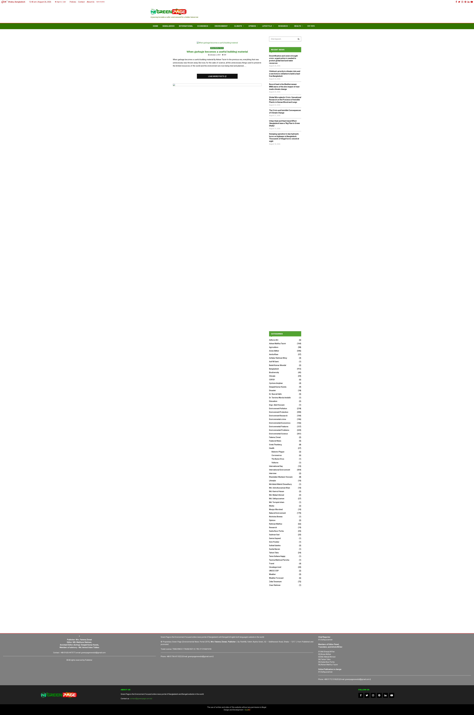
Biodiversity (274, 372)
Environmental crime (277, 419)
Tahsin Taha (274, 553)
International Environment (279, 470)
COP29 (272, 380)
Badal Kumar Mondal (277, 365)
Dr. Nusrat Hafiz (275, 394)
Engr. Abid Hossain (277, 405)
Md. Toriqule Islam (276, 502)
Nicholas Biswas (276, 517)
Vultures (275, 463)
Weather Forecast (276, 578)
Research (283, 26)
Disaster (272, 390)
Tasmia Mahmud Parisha (279, 560)
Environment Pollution (278, 409)
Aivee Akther (274, 351)
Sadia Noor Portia (276, 531)
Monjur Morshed (276, 509)
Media (271, 506)
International (186, 26)
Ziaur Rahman (274, 585)
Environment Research (278, 416)
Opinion (252, 26)
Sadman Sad (274, 535)
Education (273, 401)
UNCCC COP (274, 571)
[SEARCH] (298, 39)
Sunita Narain (274, 549)
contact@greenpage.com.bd (141, 699)
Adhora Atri (273, 340)
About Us (90, 2)
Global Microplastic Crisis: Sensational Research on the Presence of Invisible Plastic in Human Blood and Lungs (285, 99)
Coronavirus (277, 455)
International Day (276, 466)
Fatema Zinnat (275, 437)
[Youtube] (391, 695)
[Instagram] (373, 695)
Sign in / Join (61, 2)
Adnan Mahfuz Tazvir (217, 48)
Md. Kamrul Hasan (276, 491)
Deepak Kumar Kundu (277, 387)
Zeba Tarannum (275, 582)
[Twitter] (367, 695)
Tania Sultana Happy (277, 556)
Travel (271, 564)
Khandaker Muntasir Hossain (281, 477)
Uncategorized (275, 567)
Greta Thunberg (275, 445)
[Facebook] (360, 695)
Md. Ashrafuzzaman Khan (279, 488)
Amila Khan (273, 354)
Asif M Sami (274, 362)
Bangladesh (168, 26)
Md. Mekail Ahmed (276, 495)
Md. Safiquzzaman (276, 499)
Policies (73, 2)
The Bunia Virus (278, 459)
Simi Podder (274, 542)
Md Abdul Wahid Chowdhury (280, 484)
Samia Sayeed (275, 538)
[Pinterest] (379, 695)
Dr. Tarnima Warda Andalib (280, 398)
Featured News (275, 441)
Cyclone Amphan (276, 383)
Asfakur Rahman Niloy (278, 358)
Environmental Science (278, 434)
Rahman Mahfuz (275, 524)
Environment (221, 26)
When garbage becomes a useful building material (217, 51)
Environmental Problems (279, 430)
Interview (272, 473)
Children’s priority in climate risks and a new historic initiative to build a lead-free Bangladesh (284, 73)
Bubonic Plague (278, 452)
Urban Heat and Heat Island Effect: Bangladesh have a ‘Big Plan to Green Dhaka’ (284, 123)
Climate (238, 26)
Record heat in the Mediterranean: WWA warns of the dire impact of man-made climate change (284, 86)
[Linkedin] (385, 695)
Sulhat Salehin (275, 546)
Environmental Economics (279, 423)
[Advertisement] (278, 13)
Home (155, 26)
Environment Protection (278, 412)
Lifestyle (267, 26)
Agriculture (273, 347)
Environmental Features (278, 427)
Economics (202, 26)
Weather (272, 574)
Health (297, 26)
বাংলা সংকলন (100, 2)
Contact (81, 2)
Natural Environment (277, 513)
